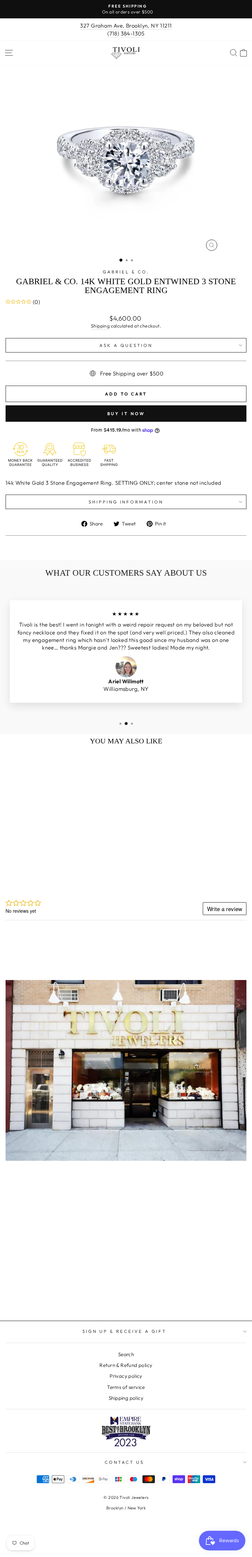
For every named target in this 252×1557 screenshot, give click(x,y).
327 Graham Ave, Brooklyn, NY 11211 (126, 25)
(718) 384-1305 (126, 33)
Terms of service (126, 1387)
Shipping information (126, 501)
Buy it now (126, 413)
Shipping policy (126, 1398)
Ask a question (126, 345)
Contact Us (124, 1462)
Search (126, 1354)
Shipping (100, 326)
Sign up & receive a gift (124, 1331)
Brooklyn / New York (126, 1507)
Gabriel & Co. (126, 271)
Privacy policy (126, 1376)
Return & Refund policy (125, 1365)
